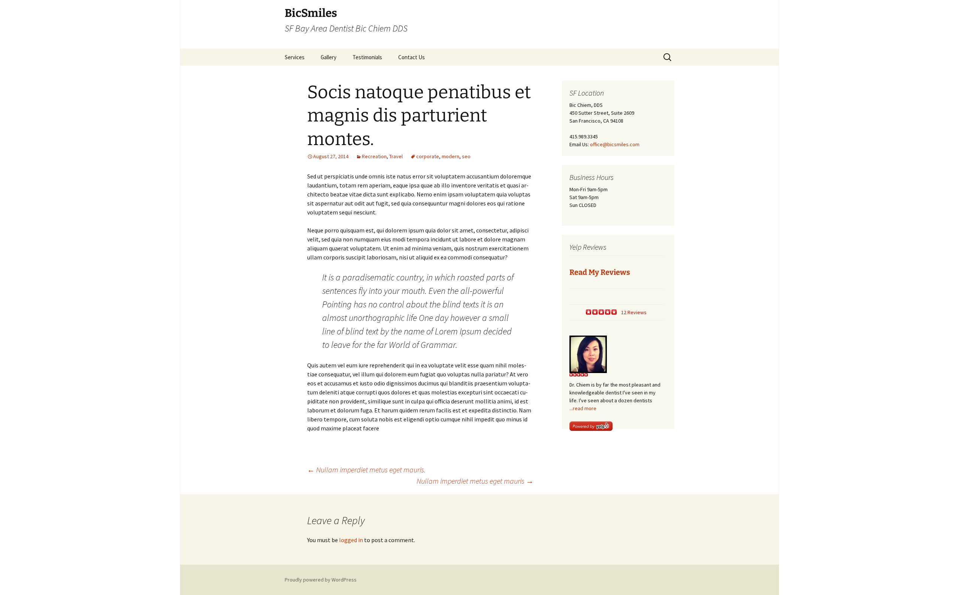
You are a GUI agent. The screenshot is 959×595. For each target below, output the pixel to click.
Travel (396, 156)
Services (295, 57)
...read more (582, 408)
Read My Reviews (599, 272)
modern (450, 156)
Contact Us (411, 57)
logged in (351, 540)
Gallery (328, 57)
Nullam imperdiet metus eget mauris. (366, 469)
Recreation (374, 156)
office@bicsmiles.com (614, 144)
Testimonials (367, 57)
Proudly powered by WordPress (321, 579)
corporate (427, 156)
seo (466, 156)
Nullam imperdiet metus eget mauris (475, 481)
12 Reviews (634, 312)
